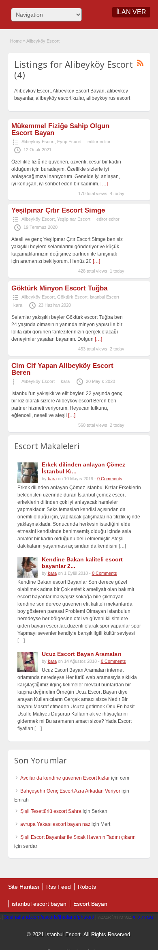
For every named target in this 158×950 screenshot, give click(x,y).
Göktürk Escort (72, 296)
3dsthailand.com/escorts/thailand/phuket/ (49, 917)
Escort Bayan (90, 904)
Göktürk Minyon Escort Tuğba (59, 288)
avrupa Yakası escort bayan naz (55, 824)
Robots (87, 886)
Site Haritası (23, 886)
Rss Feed (58, 886)
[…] (104, 184)
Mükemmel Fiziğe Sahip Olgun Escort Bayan (60, 129)
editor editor (99, 141)
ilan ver (131, 12)
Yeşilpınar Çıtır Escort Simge (58, 210)
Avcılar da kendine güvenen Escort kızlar (65, 778)
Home (16, 41)
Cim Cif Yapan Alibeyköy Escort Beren (62, 369)
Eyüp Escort (69, 141)
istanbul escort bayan (39, 904)
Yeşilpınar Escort (73, 219)
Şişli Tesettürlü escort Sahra (50, 811)
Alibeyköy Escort (38, 141)
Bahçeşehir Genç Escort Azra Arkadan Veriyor (70, 791)
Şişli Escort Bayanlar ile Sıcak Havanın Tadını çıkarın (78, 837)
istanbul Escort (104, 296)
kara (17, 305)
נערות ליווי (143, 917)
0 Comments (109, 478)
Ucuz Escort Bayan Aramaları (81, 654)
